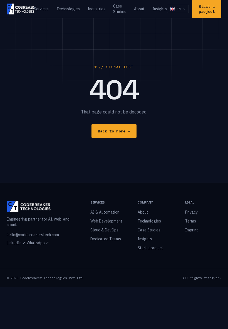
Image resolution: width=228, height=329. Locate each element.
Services (41, 8)
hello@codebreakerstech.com (33, 234)
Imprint (191, 230)
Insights (159, 8)
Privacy (191, 212)
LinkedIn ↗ (16, 242)
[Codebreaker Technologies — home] (20, 8)
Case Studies (119, 9)
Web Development (106, 221)
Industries (96, 8)
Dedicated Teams (105, 238)
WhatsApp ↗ (38, 242)
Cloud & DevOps (104, 230)
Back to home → (114, 131)
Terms (190, 221)
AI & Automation (104, 212)
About (139, 8)
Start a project (150, 247)
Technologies (68, 8)
